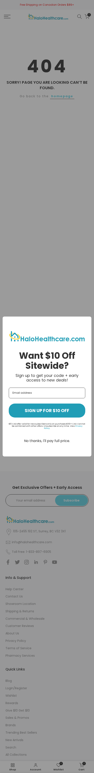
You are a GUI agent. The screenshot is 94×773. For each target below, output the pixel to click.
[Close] (86, 322)
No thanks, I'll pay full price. (47, 441)
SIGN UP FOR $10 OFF (47, 410)
